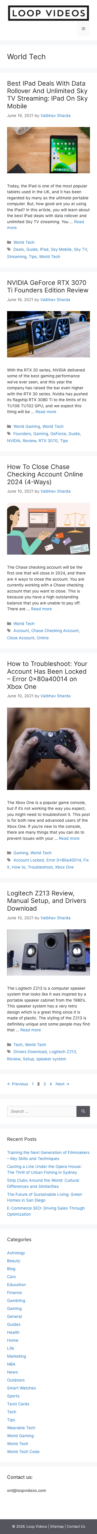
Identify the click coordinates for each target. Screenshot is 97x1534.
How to (18, 867)
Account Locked (28, 860)
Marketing (16, 1356)
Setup (28, 1059)
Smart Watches (21, 1388)
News (12, 1372)
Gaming (40, 433)
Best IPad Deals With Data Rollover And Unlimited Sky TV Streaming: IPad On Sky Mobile (47, 95)
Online (43, 638)
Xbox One (64, 867)
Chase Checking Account (55, 630)
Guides (13, 1324)
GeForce (58, 433)
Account (21, 630)
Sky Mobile (61, 249)
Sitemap (57, 1526)
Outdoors (16, 1380)
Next (62, 1084)
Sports (13, 1396)
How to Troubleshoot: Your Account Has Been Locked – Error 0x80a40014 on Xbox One (47, 675)
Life (10, 1348)
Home (12, 1340)
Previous (17, 1084)
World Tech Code (23, 1451)
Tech (18, 1044)
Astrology (16, 1252)
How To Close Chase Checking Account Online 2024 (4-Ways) (45, 474)
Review (29, 440)
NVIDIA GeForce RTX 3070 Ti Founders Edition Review (48, 286)
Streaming (16, 256)
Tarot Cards (18, 1404)
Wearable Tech (21, 1427)
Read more (46, 411)
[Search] (83, 1111)
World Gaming (26, 426)
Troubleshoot (40, 867)
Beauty (13, 1260)
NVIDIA (13, 440)
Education (16, 1284)
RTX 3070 (48, 440)
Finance (14, 1292)
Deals (18, 249)
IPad (44, 249)
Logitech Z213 (62, 1051)
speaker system (51, 1059)
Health (13, 1332)
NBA (11, 1364)
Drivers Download (30, 1051)
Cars (11, 1276)
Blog (11, 1268)
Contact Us (76, 1526)
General (14, 1316)
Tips (33, 256)
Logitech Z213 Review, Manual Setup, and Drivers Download (46, 900)
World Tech (24, 242)
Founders (22, 433)
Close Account (20, 638)
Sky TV (80, 249)
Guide (32, 249)
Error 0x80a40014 (63, 860)
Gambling (16, 1300)
